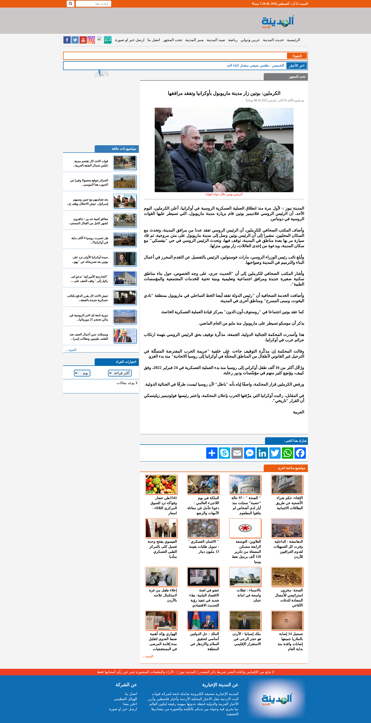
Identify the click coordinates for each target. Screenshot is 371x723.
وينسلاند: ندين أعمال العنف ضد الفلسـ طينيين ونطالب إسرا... (89, 336)
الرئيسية (293, 40)
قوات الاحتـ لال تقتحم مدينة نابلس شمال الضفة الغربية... (90, 163)
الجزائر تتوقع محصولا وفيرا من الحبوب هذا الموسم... (89, 182)
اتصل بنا (153, 40)
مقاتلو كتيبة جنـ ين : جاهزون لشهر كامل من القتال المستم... (88, 221)
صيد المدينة (216, 40)
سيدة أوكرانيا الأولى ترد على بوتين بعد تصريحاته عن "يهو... (90, 259)
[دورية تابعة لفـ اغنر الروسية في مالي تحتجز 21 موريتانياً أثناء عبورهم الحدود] (124, 316)
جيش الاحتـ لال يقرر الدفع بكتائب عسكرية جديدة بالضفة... (87, 298)
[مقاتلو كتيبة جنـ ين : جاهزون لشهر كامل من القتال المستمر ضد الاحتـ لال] (124, 220)
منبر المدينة (194, 40)
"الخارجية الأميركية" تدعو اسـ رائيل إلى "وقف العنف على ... (89, 279)
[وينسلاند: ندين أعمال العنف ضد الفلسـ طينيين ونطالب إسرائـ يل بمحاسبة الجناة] (124, 336)
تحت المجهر (172, 40)
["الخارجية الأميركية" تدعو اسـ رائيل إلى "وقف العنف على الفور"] (124, 278)
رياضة (232, 40)
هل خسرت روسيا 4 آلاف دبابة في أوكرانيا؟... (89, 240)
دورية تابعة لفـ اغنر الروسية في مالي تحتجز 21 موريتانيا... (88, 317)
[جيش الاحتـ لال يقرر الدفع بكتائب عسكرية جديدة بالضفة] (124, 297)
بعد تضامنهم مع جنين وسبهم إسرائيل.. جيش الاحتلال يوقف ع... (87, 202)
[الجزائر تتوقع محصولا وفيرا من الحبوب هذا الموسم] (124, 182)
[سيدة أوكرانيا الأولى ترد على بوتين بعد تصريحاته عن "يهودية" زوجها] (124, 258)
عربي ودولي (250, 40)
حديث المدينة (273, 40)
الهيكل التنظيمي (125, 699)
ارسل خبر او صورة (129, 40)
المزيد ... (148, 656)
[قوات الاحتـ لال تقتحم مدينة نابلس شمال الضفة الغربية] (124, 162)
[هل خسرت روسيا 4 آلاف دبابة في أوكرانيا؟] (124, 239)
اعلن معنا (130, 704)
